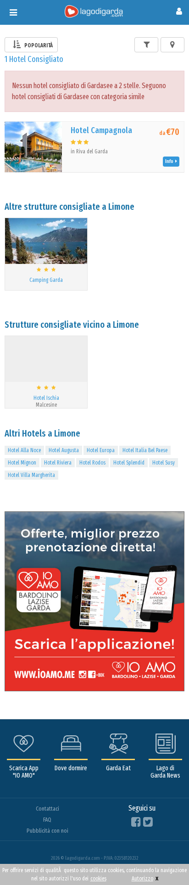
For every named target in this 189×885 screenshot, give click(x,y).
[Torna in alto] (163, 859)
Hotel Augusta (64, 450)
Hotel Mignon (22, 462)
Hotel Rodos (92, 462)
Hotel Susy (163, 462)
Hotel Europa (101, 450)
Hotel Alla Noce (24, 450)
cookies (98, 878)
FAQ (47, 819)
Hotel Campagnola (101, 130)
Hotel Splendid (129, 462)
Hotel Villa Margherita (31, 475)
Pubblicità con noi (47, 830)
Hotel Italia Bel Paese (144, 450)
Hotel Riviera (58, 462)
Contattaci (47, 808)
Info (170, 161)
